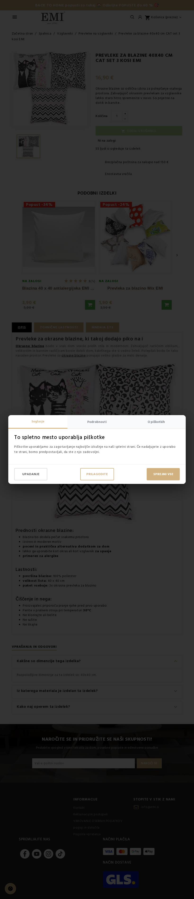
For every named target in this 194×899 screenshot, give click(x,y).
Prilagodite (97, 474)
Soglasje (37, 421)
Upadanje (31, 474)
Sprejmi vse (163, 474)
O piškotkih (156, 422)
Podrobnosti (97, 422)
